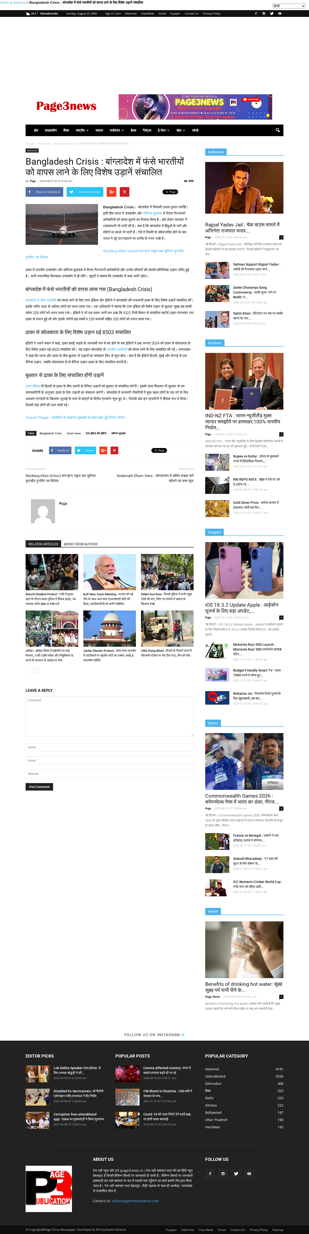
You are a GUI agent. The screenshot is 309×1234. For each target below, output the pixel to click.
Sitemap (277, 1230)
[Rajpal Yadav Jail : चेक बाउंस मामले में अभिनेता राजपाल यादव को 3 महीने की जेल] (244, 188)
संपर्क (195, 130)
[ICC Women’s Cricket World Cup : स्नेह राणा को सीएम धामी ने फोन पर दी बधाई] (217, 887)
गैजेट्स (147, 130)
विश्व (66, 130)
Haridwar (212, 1127)
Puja (33, 181)
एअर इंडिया (33, 386)
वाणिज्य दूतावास (152, 213)
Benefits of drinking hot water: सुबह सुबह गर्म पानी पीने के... (243, 987)
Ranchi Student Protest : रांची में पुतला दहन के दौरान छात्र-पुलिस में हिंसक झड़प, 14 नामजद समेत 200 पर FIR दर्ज (51, 599)
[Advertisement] (154, 53)
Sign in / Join (113, 13)
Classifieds (147, 13)
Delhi (209, 1098)
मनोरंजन (115, 130)
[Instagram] (263, 13)
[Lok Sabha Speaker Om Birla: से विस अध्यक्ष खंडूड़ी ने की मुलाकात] (38, 1074)
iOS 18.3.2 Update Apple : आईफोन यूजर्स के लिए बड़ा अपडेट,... (241, 608)
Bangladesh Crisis (51, 433)
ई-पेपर (162, 130)
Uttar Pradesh (216, 1119)
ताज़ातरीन (51, 130)
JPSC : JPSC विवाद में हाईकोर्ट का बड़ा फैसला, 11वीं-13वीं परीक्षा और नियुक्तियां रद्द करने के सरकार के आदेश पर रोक (49, 655)
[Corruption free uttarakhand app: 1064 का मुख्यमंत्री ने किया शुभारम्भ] (38, 1120)
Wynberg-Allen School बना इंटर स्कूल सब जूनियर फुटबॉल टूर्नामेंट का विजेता (61, 478)
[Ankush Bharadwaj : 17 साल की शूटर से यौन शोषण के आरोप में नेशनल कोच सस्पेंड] (217, 864)
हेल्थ (133, 130)
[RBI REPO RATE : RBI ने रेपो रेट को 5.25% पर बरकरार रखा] (217, 485)
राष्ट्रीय (80, 130)
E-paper (175, 13)
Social (162, 13)
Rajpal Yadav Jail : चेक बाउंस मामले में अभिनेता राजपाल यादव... (242, 228)
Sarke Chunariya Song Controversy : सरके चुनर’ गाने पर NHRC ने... (254, 292)
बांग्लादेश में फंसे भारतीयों (41, 300)
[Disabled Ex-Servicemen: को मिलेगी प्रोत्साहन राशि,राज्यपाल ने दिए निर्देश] (38, 1097)
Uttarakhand (215, 1076)
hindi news (74, 433)
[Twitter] (271, 13)
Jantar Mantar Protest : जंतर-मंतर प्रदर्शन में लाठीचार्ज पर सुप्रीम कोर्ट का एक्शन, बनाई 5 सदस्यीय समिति (109, 655)
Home (4, 2)
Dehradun (213, 1083)
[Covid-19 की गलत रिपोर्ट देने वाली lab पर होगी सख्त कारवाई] (127, 1120)
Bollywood (213, 1112)
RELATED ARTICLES (43, 544)
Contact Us (191, 13)
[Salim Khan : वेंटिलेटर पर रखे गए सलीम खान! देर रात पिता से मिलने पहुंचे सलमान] (217, 319)
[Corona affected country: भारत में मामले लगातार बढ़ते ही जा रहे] (127, 1074)
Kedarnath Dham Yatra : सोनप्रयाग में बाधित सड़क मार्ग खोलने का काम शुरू (155, 478)
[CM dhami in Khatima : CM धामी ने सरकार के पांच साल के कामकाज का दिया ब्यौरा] (127, 1097)
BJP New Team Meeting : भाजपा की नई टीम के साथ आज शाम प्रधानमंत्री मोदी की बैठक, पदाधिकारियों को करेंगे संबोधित (108, 599)
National (19, 2)
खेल (178, 130)
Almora (211, 1105)
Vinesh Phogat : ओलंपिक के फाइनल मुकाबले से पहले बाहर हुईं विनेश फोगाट (75, 417)
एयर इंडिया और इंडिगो (96, 433)
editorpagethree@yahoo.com (135, 1201)
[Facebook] (256, 13)
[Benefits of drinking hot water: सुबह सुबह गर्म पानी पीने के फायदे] (244, 949)
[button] (277, 130)
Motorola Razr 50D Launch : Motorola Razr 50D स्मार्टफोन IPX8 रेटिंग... (257, 649)
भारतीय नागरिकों (116, 349)
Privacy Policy (211, 13)
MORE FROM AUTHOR (81, 544)
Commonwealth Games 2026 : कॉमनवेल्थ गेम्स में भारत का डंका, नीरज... (242, 799)
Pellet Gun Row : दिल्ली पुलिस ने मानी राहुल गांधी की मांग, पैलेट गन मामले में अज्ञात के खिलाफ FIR (166, 599)
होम (36, 130)
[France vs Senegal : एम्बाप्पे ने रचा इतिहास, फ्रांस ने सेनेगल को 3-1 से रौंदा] (217, 841)
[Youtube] (279, 13)
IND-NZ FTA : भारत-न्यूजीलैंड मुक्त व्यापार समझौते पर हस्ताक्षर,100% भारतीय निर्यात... (242, 422)
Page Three (212, 996)
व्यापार (99, 130)
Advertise (131, 13)
